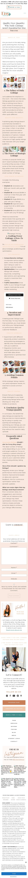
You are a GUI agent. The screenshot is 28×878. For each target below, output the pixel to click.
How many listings (9, 442)
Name (14, 567)
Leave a (14, 524)
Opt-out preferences (13, 876)
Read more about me (14, 630)
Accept (14, 873)
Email (14, 573)
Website (14, 579)
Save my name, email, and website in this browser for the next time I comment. (14, 588)
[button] (26, 862)
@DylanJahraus (18, 759)
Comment (14, 546)
